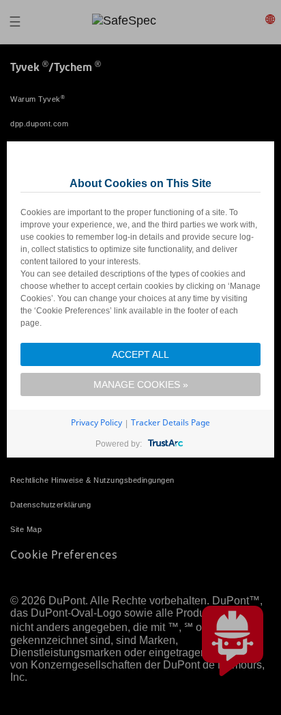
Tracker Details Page (170, 422)
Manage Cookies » (140, 384)
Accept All (140, 354)
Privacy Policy (96, 422)
